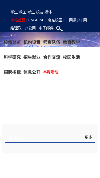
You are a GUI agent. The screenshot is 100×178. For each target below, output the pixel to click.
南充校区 (54, 19)
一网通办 (72, 19)
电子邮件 (46, 27)
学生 (14, 11)
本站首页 (17, 19)
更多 (88, 137)
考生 (31, 11)
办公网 (30, 27)
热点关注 (17, 138)
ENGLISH (36, 19)
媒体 (48, 11)
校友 (39, 11)
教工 (22, 11)
